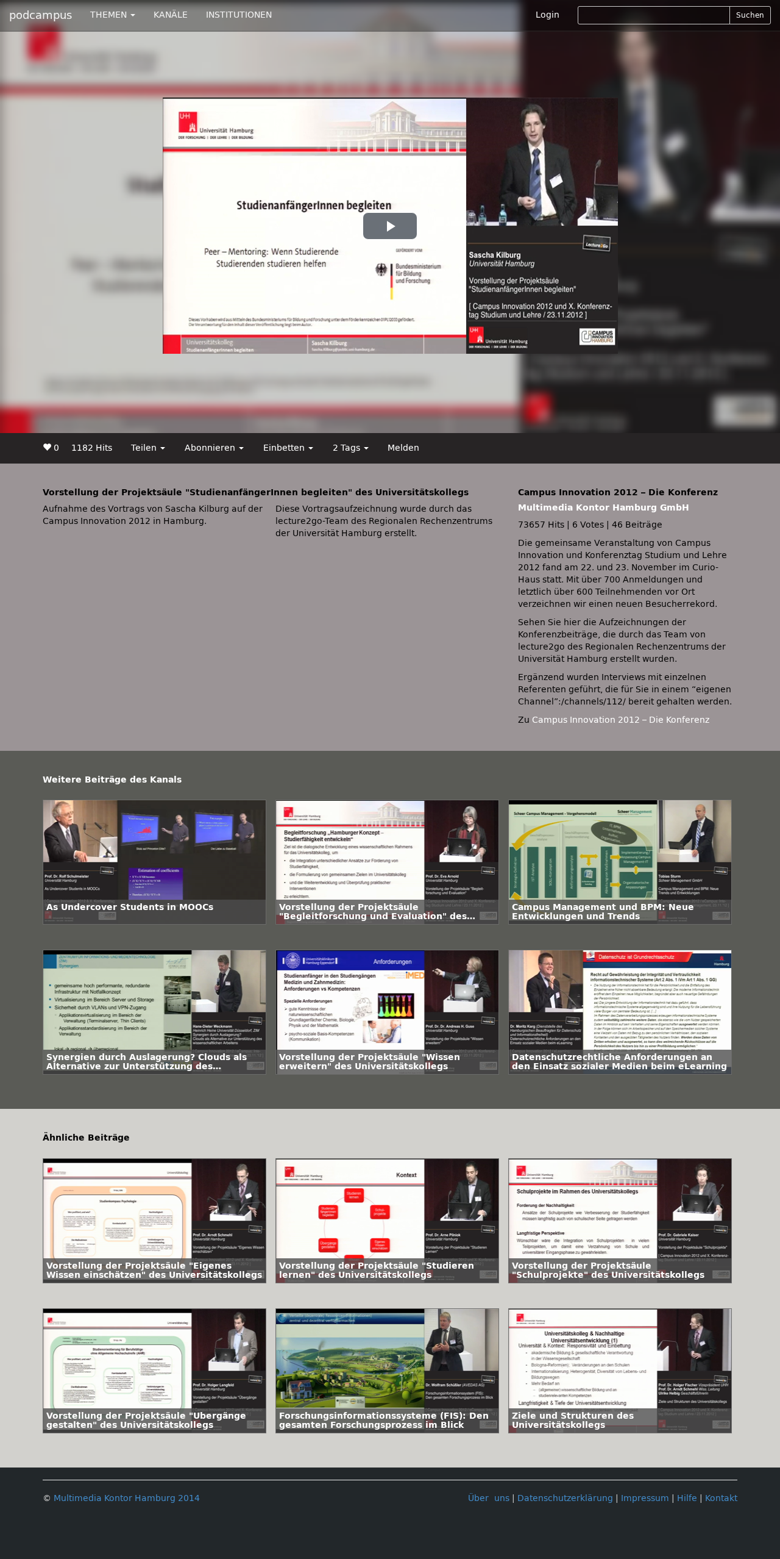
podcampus (40, 15)
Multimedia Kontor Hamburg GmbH (603, 508)
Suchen (750, 15)
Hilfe (687, 1498)
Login (547, 15)
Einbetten (285, 448)
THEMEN (109, 15)
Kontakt (721, 1498)
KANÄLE (171, 15)
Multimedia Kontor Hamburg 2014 (127, 1498)
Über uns (488, 1498)
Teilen (145, 448)
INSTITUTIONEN (239, 15)
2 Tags (348, 448)
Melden (403, 448)
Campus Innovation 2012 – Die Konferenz (620, 720)
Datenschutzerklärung (565, 1498)
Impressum (645, 1498)
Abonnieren (211, 448)
